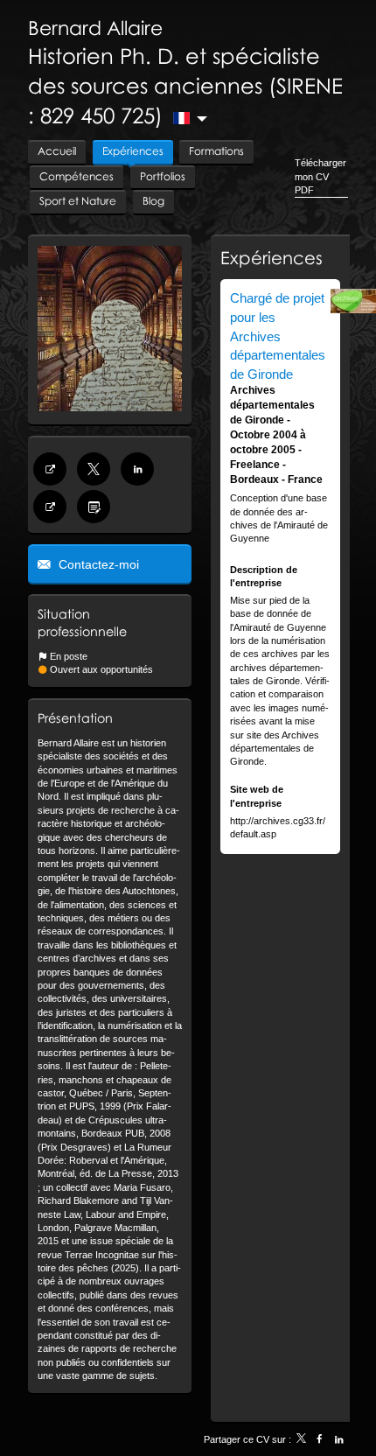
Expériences (271, 257)
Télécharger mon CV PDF (320, 176)
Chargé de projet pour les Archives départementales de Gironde (277, 335)
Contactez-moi (97, 564)
